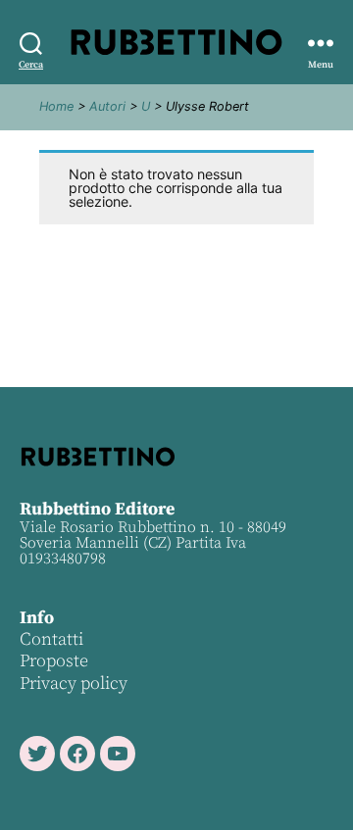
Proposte (54, 661)
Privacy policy (73, 683)
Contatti (51, 639)
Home (56, 106)
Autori (107, 106)
